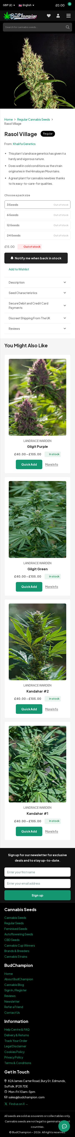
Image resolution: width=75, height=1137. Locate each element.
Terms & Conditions (17, 1063)
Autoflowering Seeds (18, 934)
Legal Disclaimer (15, 1046)
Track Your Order (15, 1041)
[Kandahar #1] (37, 764)
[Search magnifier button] (68, 27)
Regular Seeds (14, 923)
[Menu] (68, 15)
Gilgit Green (38, 569)
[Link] (22, 15)
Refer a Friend (13, 1007)
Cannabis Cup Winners (19, 945)
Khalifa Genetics (24, 144)
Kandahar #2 (37, 691)
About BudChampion (18, 979)
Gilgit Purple (37, 446)
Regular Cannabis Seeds (33, 119)
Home (8, 119)
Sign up (37, 895)
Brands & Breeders (16, 951)
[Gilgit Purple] (37, 397)
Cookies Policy (14, 1052)
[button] (16, 269)
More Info (51, 464)
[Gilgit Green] (37, 519)
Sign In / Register (15, 990)
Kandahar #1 (37, 813)
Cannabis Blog (14, 985)
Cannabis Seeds (15, 917)
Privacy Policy (13, 1057)
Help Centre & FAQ (17, 1029)
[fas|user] (58, 15)
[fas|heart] (49, 15)
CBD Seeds (12, 940)
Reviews (10, 996)
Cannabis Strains (15, 956)
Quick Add (29, 464)
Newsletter (12, 1001)
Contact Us (12, 1012)
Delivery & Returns (16, 1035)
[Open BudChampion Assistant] (64, 1126)
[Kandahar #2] (37, 642)
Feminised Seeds (15, 929)
